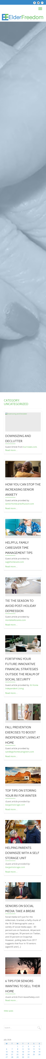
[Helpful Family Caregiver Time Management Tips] (23, 527)
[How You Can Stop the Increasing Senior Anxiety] (23, 469)
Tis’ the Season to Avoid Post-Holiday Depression (20, 606)
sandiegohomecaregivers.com (19, 751)
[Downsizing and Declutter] (16, 413)
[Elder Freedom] (23, 17)
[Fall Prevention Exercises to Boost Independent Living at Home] (23, 712)
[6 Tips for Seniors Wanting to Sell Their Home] (23, 965)
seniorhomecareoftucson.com (19, 503)
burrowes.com (30, 446)
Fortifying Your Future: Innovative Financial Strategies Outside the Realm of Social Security (22, 669)
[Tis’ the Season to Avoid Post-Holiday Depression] (23, 585)
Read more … (11, 450)
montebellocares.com (15, 620)
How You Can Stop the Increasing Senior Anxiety (23, 489)
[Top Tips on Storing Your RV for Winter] (23, 775)
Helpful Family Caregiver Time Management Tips (18, 548)
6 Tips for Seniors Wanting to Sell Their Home (22, 986)
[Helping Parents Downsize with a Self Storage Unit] (23, 831)
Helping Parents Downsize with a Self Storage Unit (22, 853)
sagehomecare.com (14, 561)
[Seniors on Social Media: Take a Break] (23, 890)
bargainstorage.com (15, 804)
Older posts (8, 1011)
